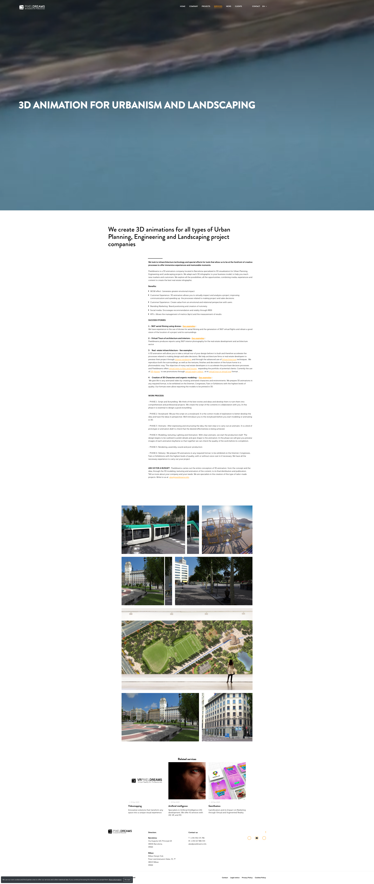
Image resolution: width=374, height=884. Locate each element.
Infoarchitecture (229, 359)
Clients (238, 6)
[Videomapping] (146, 780)
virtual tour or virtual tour (220, 371)
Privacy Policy (247, 878)
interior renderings (183, 359)
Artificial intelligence (178, 806)
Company (193, 6)
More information (115, 880)
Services (218, 6)
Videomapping (135, 806)
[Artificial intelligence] (187, 780)
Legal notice (234, 878)
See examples (189, 326)
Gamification (214, 806)
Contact (256, 6)
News (228, 6)
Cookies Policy (260, 878)
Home (182, 6)
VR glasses (155, 371)
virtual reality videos (194, 371)
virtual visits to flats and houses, (183, 368)
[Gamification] (227, 780)
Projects (206, 6)
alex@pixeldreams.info (179, 477)
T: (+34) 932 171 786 (196, 838)
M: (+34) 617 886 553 (196, 841)
